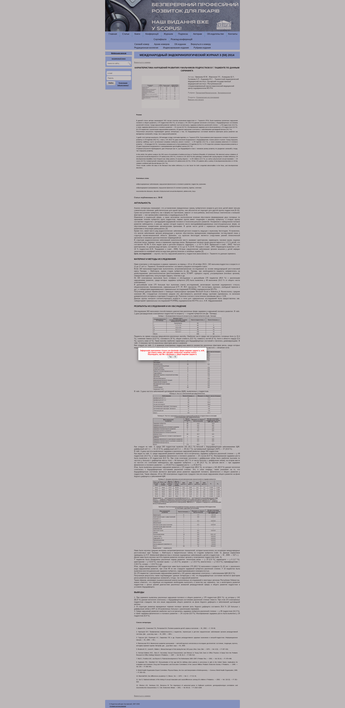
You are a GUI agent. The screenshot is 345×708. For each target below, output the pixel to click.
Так (170, 357)
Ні (175, 357)
